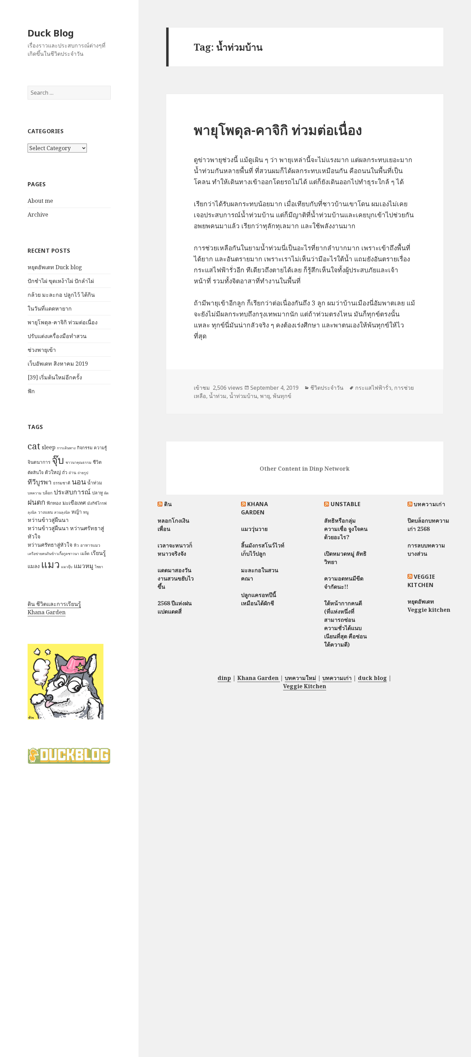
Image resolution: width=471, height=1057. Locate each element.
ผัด (106, 493)
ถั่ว (64, 472)
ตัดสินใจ (35, 472)
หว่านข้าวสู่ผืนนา (48, 520)
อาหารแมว (90, 545)
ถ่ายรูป (83, 472)
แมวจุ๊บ (66, 566)
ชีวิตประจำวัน (326, 387)
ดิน (168, 504)
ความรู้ (100, 447)
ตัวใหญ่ (53, 472)
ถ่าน (72, 472)
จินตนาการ (39, 462)
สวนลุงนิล (62, 512)
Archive (38, 214)
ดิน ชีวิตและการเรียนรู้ (54, 604)
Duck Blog (51, 33)
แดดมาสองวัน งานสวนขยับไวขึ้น (176, 578)
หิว (76, 545)
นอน (79, 481)
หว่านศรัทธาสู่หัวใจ (50, 544)
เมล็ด (85, 553)
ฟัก (31, 391)
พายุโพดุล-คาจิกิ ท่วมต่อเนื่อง (63, 322)
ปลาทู (97, 493)
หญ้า (76, 511)
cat (34, 446)
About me (40, 201)
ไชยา (99, 566)
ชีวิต (97, 462)
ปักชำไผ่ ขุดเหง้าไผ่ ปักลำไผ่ (61, 281)
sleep (49, 447)
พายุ (265, 396)
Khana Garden (47, 612)
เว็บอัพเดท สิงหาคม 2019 (58, 363)
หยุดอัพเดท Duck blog (55, 267)
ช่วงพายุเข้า (42, 350)
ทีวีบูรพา (40, 482)
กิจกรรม (84, 447)
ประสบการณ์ (72, 492)
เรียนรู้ (98, 553)
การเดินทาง (66, 448)
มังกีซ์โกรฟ (97, 503)
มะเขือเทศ (74, 502)
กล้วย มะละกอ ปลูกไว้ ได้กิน (61, 295)
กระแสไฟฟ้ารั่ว (373, 387)
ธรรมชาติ (61, 482)
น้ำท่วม (94, 482)
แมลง (34, 566)
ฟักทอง (54, 503)
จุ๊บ (58, 460)
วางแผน (45, 512)
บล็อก (47, 492)
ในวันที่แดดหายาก (50, 308)
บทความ (34, 493)
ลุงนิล (32, 512)
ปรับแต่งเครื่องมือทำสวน (57, 336)
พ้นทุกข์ (282, 396)
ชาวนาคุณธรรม (78, 462)
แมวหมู (83, 566)
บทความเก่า (429, 504)
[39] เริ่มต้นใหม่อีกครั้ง (55, 377)
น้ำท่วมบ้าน (243, 396)
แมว (50, 564)
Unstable (346, 504)
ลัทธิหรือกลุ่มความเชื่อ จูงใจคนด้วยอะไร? (346, 529)
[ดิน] (65, 682)
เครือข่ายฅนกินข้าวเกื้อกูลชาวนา (53, 553)
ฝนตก (36, 502)
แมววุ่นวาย (254, 529)
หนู (86, 512)
